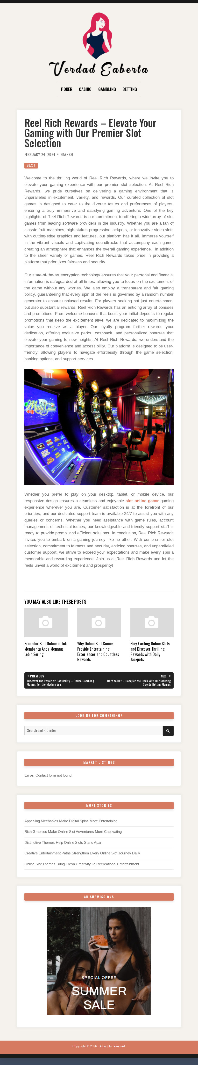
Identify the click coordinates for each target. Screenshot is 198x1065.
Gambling (107, 89)
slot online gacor (142, 501)
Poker (66, 89)
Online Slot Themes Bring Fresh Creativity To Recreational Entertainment (81, 864)
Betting (129, 89)
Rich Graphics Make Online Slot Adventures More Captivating (73, 832)
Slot (31, 165)
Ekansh (67, 154)
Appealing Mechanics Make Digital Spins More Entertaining (70, 821)
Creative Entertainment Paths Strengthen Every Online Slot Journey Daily (82, 853)
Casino (85, 89)
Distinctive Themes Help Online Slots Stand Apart (63, 843)
